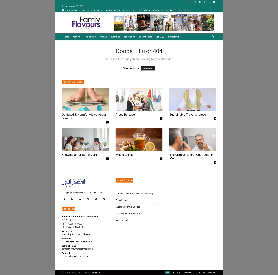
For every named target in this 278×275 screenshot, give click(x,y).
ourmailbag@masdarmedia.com (77, 241)
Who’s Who (91, 37)
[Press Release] (139, 99)
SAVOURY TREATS (112, 10)
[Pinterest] (204, 2)
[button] (212, 37)
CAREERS (201, 272)
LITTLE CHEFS (144, 10)
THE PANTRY (184, 10)
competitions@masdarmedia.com (77, 248)
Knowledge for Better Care (79, 154)
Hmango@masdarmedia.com (75, 256)
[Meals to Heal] (139, 139)
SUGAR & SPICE (129, 10)
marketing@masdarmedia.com (76, 234)
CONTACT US (189, 272)
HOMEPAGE (148, 68)
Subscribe (115, 37)
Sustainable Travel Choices (187, 114)
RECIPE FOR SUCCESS (92, 10)
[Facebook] (190, 2)
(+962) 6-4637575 (74, 223)
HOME (167, 272)
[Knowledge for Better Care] (85, 139)
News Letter (173, 37)
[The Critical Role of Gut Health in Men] (192, 139)
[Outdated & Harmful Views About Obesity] (85, 99)
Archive (103, 37)
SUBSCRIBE (211, 272)
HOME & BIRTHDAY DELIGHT (164, 10)
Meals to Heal (125, 154)
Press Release (125, 114)
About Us (77, 37)
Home (66, 37)
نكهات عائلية (160, 37)
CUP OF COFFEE (74, 10)
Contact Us (129, 37)
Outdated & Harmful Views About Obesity (134, 193)
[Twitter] (209, 2)
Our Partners (145, 37)
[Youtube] (214, 2)
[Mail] (200, 2)
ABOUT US (177, 272)
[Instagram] (195, 2)
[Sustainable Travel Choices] (192, 99)
